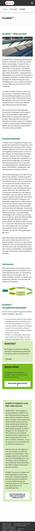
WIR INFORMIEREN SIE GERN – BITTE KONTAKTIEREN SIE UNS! (17, 495)
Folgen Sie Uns (6, 524)
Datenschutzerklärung (9, 527)
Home (5, 9)
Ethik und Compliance (8, 529)
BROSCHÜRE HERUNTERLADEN (17, 384)
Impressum (21, 529)
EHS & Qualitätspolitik (19, 525)
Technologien (13, 9)
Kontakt (8, 359)
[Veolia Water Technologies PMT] (9, 3)
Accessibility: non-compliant (22, 524)
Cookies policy (6, 525)
